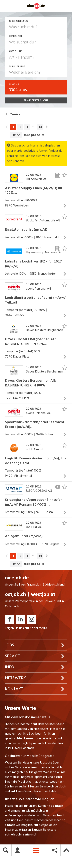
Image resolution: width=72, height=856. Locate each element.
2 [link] (20, 127)
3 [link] (27, 127)
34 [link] (40, 127)
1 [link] (13, 127)
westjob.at (43, 594)
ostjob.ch (15, 594)
